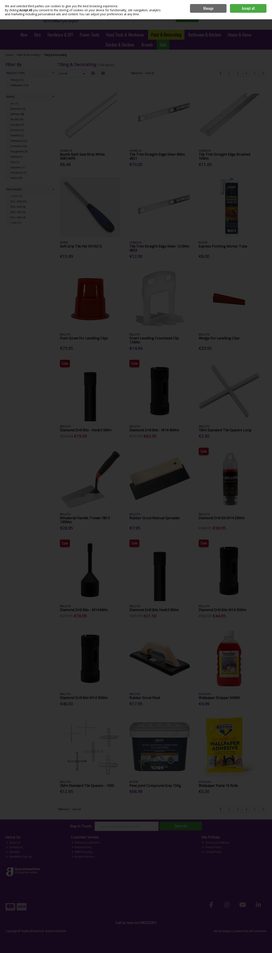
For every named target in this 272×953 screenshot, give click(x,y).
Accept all (248, 8)
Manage (208, 8)
